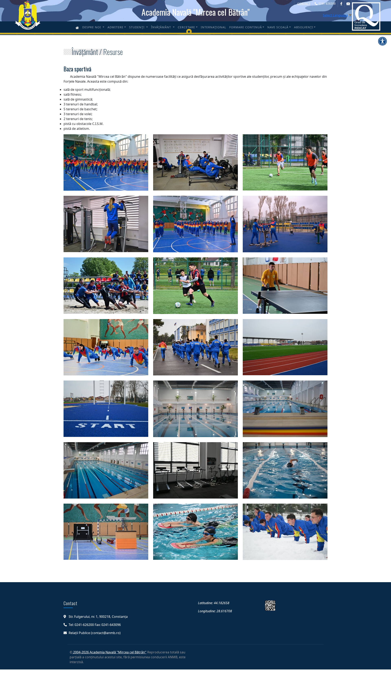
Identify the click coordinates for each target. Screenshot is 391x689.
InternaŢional (213, 27)
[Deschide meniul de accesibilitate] (382, 41)
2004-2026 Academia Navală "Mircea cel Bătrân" (109, 652)
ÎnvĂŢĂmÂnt (161, 27)
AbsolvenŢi (303, 27)
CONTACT (303, 3)
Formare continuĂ (245, 27)
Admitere (115, 27)
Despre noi (92, 27)
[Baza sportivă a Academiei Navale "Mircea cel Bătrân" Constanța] (106, 164)
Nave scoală (277, 27)
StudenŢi (137, 27)
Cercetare (186, 27)
